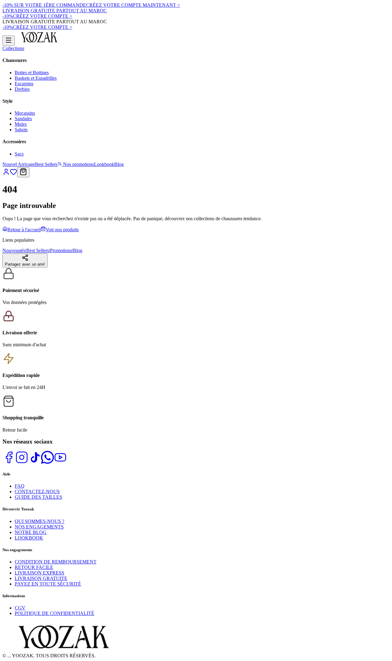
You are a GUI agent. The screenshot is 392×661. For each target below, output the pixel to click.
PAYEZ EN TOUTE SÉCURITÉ (48, 583)
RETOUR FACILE (34, 567)
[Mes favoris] (13, 173)
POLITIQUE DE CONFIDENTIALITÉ (54, 613)
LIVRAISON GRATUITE (41, 578)
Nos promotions (78, 164)
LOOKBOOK (29, 537)
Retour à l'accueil (24, 229)
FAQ (19, 486)
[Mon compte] (6, 173)
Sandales (23, 118)
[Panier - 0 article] (23, 172)
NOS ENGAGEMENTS (39, 526)
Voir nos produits (62, 229)
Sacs (19, 153)
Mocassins (25, 113)
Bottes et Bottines (32, 72)
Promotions (61, 250)
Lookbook (104, 164)
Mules (21, 124)
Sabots (21, 129)
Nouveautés (13, 250)
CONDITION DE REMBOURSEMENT (55, 561)
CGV (20, 607)
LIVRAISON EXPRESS (39, 572)
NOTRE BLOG (31, 532)
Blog (119, 164)
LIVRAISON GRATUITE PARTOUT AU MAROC (54, 10)
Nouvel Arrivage (18, 164)
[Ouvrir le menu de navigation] (8, 41)
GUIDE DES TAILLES (38, 497)
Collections (13, 48)
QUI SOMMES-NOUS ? (39, 521)
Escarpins (24, 83)
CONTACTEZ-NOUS (37, 491)
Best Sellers (46, 164)
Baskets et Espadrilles (36, 78)
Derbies (22, 89)
